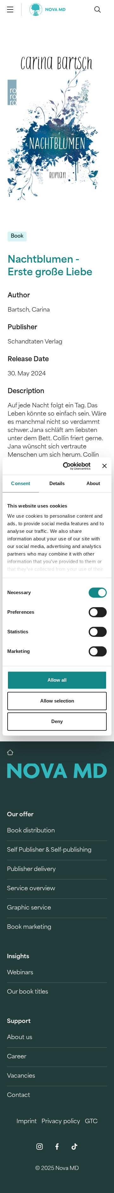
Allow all (57, 680)
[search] (97, 9)
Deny (57, 721)
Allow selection (57, 700)
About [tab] (93, 483)
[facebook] (57, 1146)
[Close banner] (104, 466)
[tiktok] (74, 1146)
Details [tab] (57, 483)
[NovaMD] (13, 752)
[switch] (98, 612)
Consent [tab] (20, 483)
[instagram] (39, 1146)
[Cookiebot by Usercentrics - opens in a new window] (67, 466)
